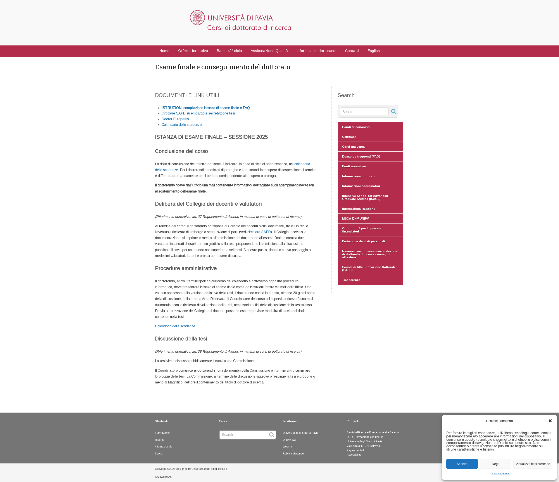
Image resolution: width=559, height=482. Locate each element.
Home (164, 51)
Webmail (288, 446)
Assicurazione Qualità (269, 51)
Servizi (159, 453)
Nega (495, 464)
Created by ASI (164, 476)
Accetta (462, 464)
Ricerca (159, 439)
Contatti (352, 51)
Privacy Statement (500, 473)
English (373, 51)
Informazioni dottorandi (316, 51)
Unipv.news (289, 439)
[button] (550, 421)
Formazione (162, 432)
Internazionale (163, 446)
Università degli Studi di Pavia (300, 432)
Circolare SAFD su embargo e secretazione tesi (198, 113)
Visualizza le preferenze (533, 464)
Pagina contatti (355, 450)
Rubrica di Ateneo (293, 453)
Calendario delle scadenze (182, 125)
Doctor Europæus (175, 119)
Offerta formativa (193, 51)
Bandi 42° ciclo (229, 51)
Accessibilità (354, 454)
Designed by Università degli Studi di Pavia (201, 468)
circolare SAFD (259, 232)
